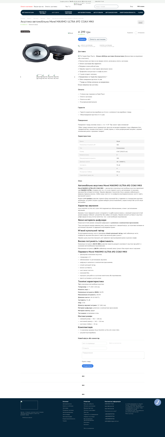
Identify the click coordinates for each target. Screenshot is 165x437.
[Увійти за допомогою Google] (126, 343)
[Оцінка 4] (101, 362)
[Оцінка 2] (96, 362)
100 (118, 144)
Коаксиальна (121, 148)
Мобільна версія (27, 417)
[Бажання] (125, 6)
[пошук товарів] (116, 6)
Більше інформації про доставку (88, 84)
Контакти (86, 422)
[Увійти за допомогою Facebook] (123, 343)
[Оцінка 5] (104, 362)
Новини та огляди (89, 416)
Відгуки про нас (39, 6)
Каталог (86, 424)
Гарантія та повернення (91, 414)
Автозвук (55, 12)
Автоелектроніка (84, 12)
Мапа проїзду (129, 413)
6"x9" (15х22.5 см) (122, 151)
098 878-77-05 (99, 1)
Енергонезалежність (127, 12)
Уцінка (140, 12)
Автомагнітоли (28, 12)
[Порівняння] (121, 6)
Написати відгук (33, 24)
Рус (69, 6)
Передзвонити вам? (110, 411)
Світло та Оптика (42, 12)
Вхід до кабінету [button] (89, 403)
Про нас (86, 412)
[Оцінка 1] (93, 362)
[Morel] (70, 33)
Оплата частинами (27, 6)
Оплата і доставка (51, 6)
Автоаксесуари (111, 12)
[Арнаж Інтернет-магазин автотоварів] (29, 404)
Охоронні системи (68, 12)
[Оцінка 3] (99, 362)
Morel (118, 141)
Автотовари (98, 12)
